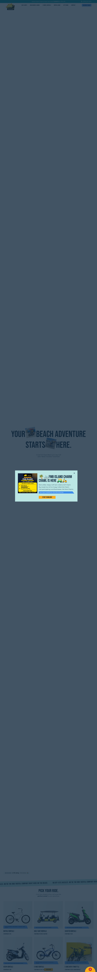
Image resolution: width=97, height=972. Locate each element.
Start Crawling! (47, 497)
